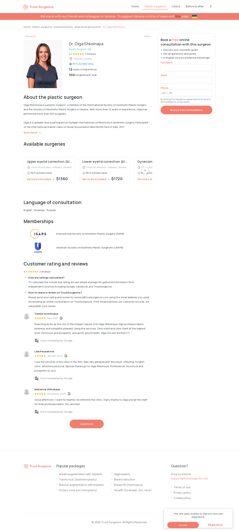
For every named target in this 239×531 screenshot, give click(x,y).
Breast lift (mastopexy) (128, 485)
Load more (86, 424)
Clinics (176, 6)
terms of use (201, 99)
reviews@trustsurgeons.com (91, 297)
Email (164, 75)
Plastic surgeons (155, 6)
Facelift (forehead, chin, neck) (133, 490)
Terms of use (182, 487)
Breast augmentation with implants (80, 474)
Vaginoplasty (122, 474)
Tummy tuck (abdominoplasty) (78, 479)
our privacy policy (181, 101)
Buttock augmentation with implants (81, 485)
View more (31, 132)
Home (135, 6)
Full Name (167, 62)
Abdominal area (63, 27)
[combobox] (164, 93)
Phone (164, 87)
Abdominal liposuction (88, 27)
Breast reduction (124, 479)
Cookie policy (182, 498)
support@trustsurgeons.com (189, 478)
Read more (215, 524)
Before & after (195, 6)
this (178, 16)
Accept (183, 525)
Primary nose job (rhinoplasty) (78, 490)
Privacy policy (182, 492)
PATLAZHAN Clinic (83, 64)
